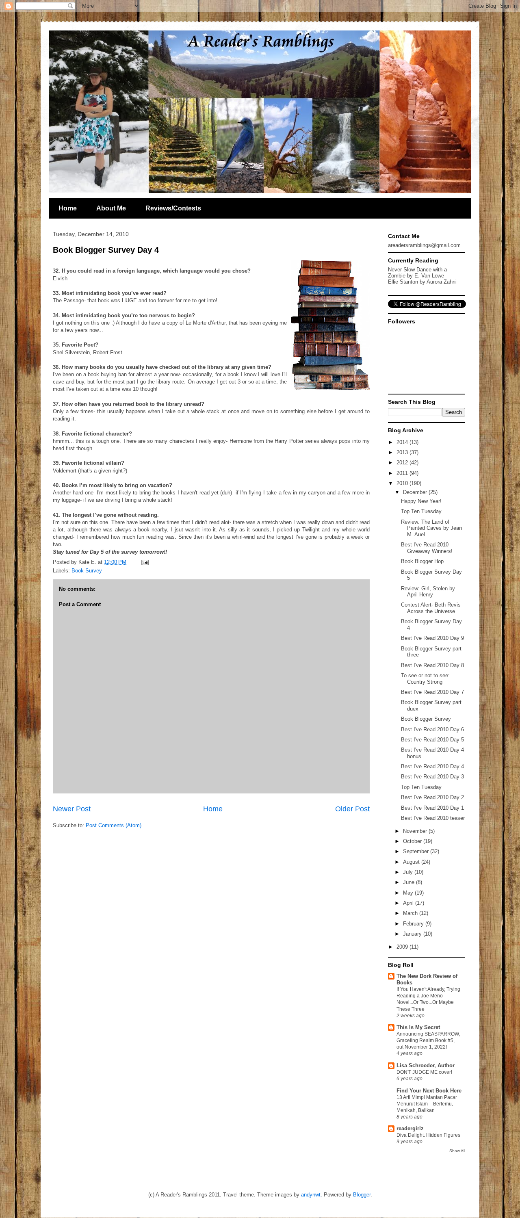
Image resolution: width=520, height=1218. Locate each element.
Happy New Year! (421, 501)
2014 (403, 442)
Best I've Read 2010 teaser (433, 818)
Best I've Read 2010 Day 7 (432, 692)
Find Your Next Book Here (429, 1091)
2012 (403, 462)
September (416, 851)
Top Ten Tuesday (421, 511)
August (412, 862)
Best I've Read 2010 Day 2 (432, 797)
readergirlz (410, 1128)
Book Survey (87, 571)
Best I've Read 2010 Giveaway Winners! (427, 548)
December (416, 492)
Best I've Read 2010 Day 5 (432, 740)
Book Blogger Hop (422, 561)
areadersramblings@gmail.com (424, 245)
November (416, 831)
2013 (403, 452)
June (409, 882)
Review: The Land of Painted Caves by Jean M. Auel (431, 528)
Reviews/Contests (173, 208)
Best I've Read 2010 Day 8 (432, 665)
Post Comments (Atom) (113, 825)
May (409, 893)
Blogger (361, 1195)
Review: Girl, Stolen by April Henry (428, 591)
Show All (457, 1151)
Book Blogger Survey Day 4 (106, 249)
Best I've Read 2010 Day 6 (432, 729)
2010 (403, 483)
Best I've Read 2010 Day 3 (432, 777)
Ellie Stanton (403, 282)
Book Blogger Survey (426, 719)
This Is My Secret (418, 1027)
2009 (403, 947)
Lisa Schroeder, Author (425, 1065)
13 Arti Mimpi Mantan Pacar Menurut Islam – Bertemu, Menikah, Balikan (426, 1103)
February (414, 924)
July (408, 872)
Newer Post (72, 809)
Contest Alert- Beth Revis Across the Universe (431, 608)
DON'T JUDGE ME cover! (424, 1072)
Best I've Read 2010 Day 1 (432, 808)
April (409, 903)
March (411, 913)
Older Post (352, 809)
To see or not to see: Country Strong (425, 678)
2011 (403, 473)
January (413, 934)
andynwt (311, 1195)
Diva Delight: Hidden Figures (428, 1135)
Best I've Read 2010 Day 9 (432, 638)
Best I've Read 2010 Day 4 (432, 766)
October (413, 841)
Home (67, 208)
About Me (111, 208)
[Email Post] (144, 562)
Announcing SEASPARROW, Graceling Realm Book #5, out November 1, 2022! (428, 1040)
